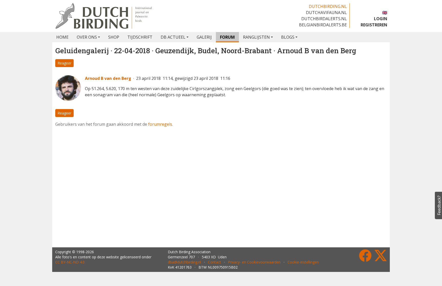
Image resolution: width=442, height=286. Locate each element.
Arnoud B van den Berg (108, 78)
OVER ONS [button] (87, 37)
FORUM (227, 37)
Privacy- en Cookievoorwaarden (254, 262)
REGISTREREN (374, 25)
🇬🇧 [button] (384, 12)
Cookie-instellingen (303, 262)
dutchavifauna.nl (326, 12)
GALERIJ (204, 37)
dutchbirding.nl (328, 6)
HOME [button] (62, 37)
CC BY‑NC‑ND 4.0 (70, 262)
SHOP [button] (113, 37)
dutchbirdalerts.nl (324, 19)
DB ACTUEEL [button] (173, 37)
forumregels (160, 124)
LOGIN (380, 19)
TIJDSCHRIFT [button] (139, 37)
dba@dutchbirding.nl (184, 262)
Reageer (64, 63)
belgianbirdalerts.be (323, 25)
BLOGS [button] (287, 37)
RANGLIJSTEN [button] (256, 37)
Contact (214, 262)
